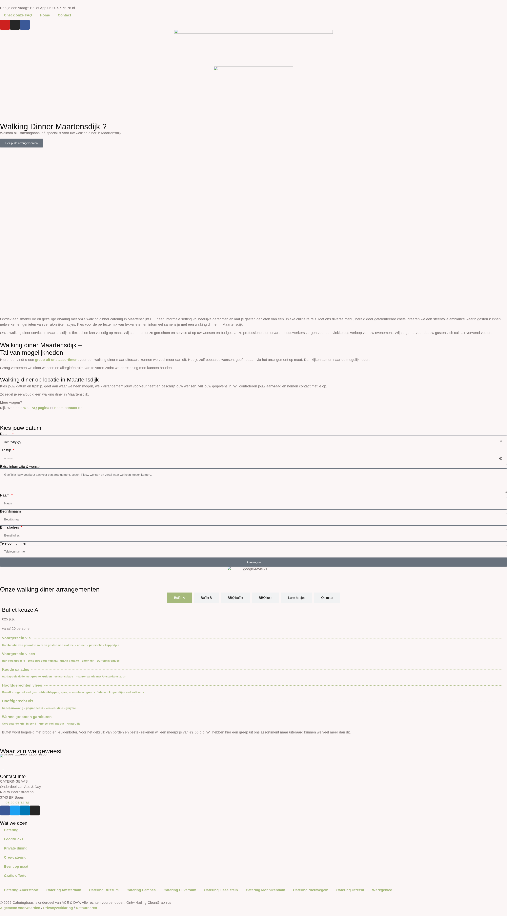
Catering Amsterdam (63, 890)
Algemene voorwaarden (20, 908)
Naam (5, 495)
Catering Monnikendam (265, 890)
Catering (11, 830)
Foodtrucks (13, 839)
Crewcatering (15, 857)
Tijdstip (6, 450)
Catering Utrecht (350, 890)
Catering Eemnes (141, 890)
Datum (5, 434)
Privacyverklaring (58, 908)
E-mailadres (10, 527)
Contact (64, 15)
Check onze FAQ (18, 15)
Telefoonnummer (13, 543)
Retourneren (86, 908)
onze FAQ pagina (34, 408)
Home (45, 15)
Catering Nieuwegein (310, 890)
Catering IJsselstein (221, 890)
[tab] (179, 598)
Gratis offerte (15, 876)
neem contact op (68, 408)
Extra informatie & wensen (21, 466)
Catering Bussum (104, 890)
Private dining (16, 848)
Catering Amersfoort (21, 890)
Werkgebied (382, 890)
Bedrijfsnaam (10, 511)
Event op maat (16, 866)
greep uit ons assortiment (57, 360)
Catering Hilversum (180, 890)
